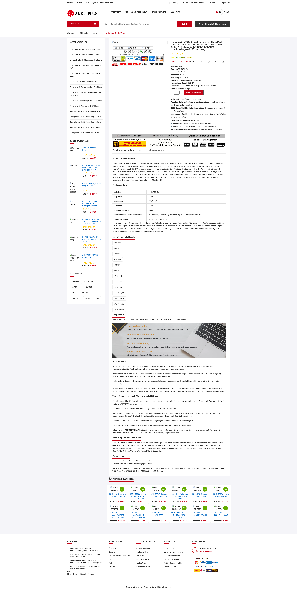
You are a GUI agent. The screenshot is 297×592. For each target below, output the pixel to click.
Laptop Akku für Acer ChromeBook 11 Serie (85, 49)
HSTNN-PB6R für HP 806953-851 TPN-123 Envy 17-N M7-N (92, 239)
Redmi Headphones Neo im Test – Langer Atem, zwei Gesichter (85, 555)
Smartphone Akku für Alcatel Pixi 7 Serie (84, 133)
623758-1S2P (77, 287)
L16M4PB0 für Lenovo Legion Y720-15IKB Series (180, 496)
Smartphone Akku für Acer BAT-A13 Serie (85, 111)
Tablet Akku (84, 33)
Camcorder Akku (142, 559)
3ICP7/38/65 (119, 310)
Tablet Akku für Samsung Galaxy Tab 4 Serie (86, 87)
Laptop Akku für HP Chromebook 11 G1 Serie (86, 60)
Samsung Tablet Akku (172, 559)
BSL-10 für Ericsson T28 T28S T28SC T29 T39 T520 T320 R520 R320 (92, 221)
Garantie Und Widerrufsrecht (193, 3)
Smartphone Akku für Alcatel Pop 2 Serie (85, 127)
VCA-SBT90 (76, 298)
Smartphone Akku (143, 567)
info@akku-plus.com (208, 552)
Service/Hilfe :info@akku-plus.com (212, 24)
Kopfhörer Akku (142, 552)
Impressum (225, 3)
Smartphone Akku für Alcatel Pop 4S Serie (85, 117)
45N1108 (117, 243)
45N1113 (117, 271)
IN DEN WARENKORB (193, 93)
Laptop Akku (141, 563)
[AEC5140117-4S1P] (75, 258)
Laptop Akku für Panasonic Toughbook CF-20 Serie (85, 66)
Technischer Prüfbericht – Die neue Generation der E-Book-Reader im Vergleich (86, 561)
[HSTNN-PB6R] (75, 239)
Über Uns (163, 3)
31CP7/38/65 (119, 304)
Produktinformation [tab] (123, 150)
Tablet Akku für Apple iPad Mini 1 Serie (83, 82)
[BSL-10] (75, 221)
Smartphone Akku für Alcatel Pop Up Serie (85, 122)
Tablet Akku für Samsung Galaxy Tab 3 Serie (86, 101)
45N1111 (117, 265)
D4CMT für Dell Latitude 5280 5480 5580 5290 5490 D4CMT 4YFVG (91, 168)
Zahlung (175, 3)
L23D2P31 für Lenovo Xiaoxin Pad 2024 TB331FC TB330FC (117, 515)
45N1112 (117, 254)
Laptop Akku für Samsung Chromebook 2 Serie (85, 75)
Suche (184, 24)
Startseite (116, 12)
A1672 (74, 293)
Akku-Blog (175, 12)
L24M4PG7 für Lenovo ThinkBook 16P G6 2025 (179, 515)
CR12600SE (88, 282)
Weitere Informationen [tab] (151, 150)
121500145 (118, 287)
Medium (77, 574)
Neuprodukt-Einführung (136, 12)
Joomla (83, 574)
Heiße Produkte (159, 12)
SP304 (87, 298)
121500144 (118, 282)
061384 (89, 287)
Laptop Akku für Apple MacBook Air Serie (85, 55)
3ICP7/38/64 (119, 298)
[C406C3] (75, 188)
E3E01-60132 (85, 293)
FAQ (110, 563)
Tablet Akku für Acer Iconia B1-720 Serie (84, 106)
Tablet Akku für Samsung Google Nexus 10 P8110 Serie (85, 94)
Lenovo (96, 33)
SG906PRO (76, 282)
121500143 (118, 276)
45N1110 (117, 248)
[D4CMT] (75, 166)
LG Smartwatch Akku (172, 556)
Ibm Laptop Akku (170, 548)
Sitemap (112, 567)
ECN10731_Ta (183, 69)
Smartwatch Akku (143, 548)
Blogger (70, 574)
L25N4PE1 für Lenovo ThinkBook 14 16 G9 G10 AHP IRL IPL (138, 496)
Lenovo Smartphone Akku (173, 552)
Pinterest (90, 574)
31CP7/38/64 (119, 293)
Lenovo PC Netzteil (171, 567)
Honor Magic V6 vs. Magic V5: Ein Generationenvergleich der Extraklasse (84, 549)
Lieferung (212, 3)
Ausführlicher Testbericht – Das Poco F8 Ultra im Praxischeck (85, 567)
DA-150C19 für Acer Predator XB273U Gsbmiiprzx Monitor (89, 203)
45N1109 (117, 259)
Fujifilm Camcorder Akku (173, 563)
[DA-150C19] (75, 203)
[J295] (75, 149)
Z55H (97, 298)
